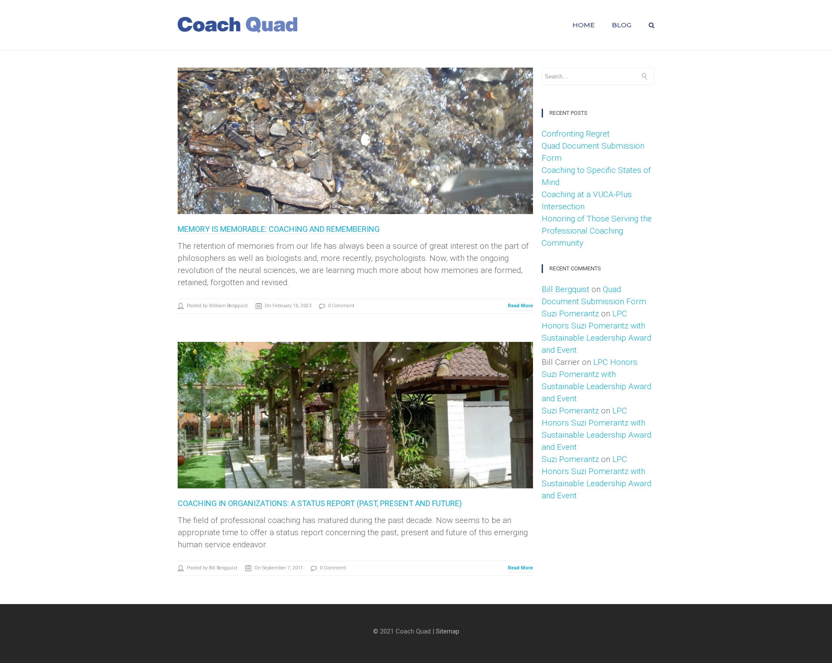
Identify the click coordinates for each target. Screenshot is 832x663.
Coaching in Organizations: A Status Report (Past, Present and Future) (320, 503)
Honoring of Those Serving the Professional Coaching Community (597, 231)
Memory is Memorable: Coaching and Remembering (279, 229)
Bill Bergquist (565, 289)
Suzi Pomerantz (570, 313)
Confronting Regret (576, 134)
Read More (520, 306)
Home (583, 25)
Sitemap (447, 631)
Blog (621, 25)
